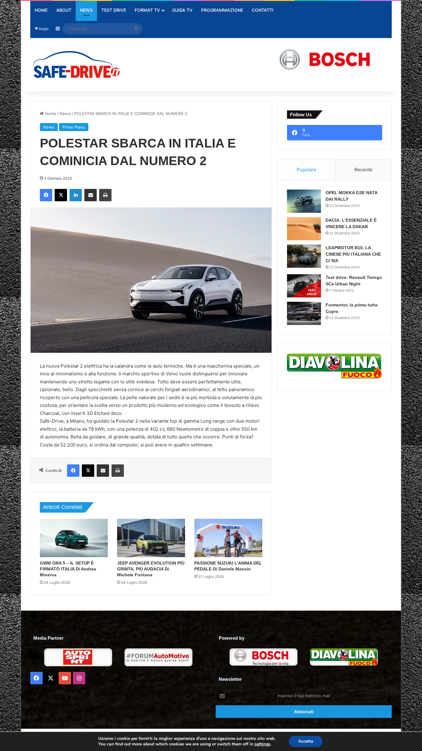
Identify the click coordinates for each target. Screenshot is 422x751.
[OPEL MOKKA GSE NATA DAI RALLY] (304, 201)
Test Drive (113, 10)
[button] (273, 59)
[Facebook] (46, 195)
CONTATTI (262, 10)
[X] (61, 195)
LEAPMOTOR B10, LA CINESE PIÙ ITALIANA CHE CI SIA (353, 254)
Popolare (306, 170)
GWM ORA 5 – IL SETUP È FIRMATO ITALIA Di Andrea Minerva (68, 569)
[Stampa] (105, 195)
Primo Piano (73, 127)
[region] (273, 59)
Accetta (305, 741)
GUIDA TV (182, 10)
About (63, 10)
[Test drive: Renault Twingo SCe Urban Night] (304, 285)
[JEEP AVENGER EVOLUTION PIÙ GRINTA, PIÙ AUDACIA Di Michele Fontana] (151, 538)
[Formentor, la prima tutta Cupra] (304, 313)
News (86, 10)
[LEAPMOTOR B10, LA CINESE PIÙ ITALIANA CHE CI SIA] (304, 256)
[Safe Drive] (76, 64)
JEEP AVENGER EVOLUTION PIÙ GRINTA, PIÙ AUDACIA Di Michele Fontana (150, 569)
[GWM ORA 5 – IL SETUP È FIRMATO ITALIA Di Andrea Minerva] (74, 538)
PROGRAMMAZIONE (222, 10)
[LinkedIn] (76, 195)
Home (41, 10)
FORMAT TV (147, 10)
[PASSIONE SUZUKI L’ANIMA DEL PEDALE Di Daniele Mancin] (228, 538)
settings (262, 744)
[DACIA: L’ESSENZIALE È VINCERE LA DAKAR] (304, 228)
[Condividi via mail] (90, 195)
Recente (363, 170)
